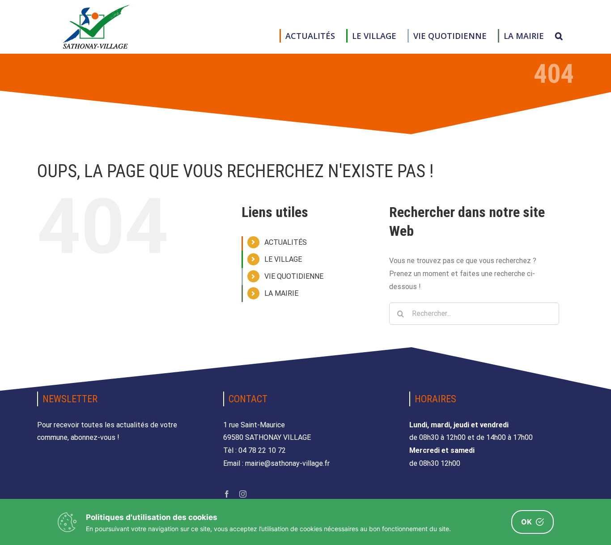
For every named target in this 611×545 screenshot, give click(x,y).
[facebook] (226, 494)
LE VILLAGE (283, 259)
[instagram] (242, 494)
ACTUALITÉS (285, 242)
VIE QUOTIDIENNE (293, 276)
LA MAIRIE (281, 293)
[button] (559, 36)
